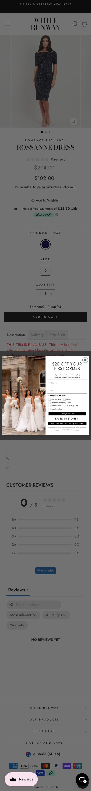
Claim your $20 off (67, 413)
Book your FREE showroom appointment (67, 423)
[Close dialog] (85, 360)
